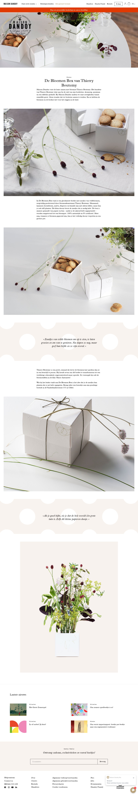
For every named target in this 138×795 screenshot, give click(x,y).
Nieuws (34, 781)
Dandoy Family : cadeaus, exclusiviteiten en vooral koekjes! (69, 10)
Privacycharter (58, 784)
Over (33, 778)
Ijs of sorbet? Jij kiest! (37, 724)
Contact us (8, 781)
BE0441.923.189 (11, 784)
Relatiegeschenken (47, 4)
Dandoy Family (100, 4)
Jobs (92, 781)
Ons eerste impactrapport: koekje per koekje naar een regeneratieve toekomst (107, 725)
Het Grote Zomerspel (37, 707)
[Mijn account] (125, 4)
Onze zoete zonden (28, 4)
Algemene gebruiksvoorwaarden (65, 781)
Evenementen (96, 784)
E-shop (118, 4)
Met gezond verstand (62, 4)
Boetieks (110, 4)
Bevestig (103, 761)
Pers (92, 778)
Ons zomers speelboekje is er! (101, 707)
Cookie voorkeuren (59, 787)
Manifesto (89, 4)
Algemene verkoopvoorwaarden (64, 778)
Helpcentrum (9, 777)
